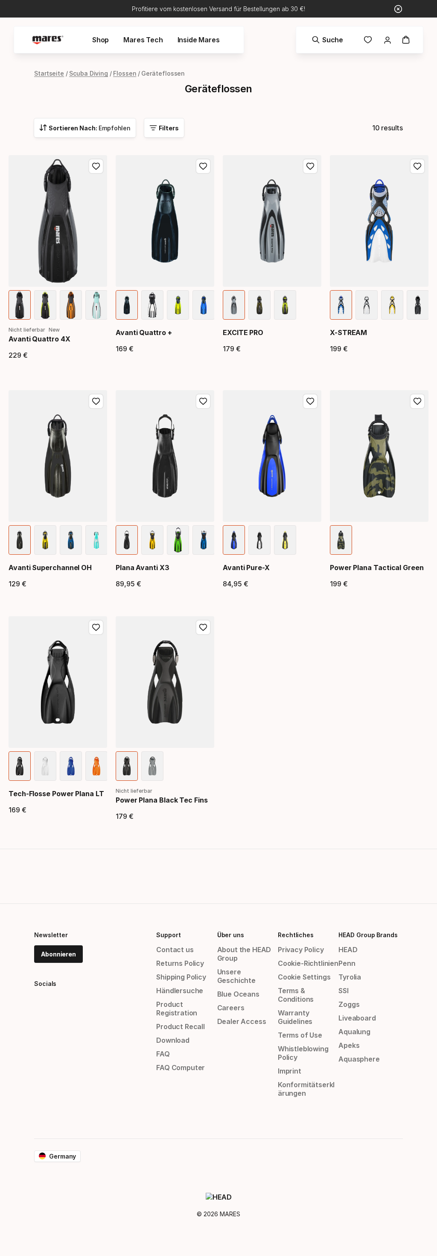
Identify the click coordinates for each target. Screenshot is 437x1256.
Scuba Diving (88, 73)
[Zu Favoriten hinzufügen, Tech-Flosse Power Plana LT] (96, 627)
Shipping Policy (181, 977)
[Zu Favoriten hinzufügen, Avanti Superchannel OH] (96, 401)
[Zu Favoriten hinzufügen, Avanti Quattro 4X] (96, 166)
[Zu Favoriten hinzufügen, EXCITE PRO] (310, 166)
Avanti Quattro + (144, 332)
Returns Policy (180, 963)
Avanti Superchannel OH (50, 567)
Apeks (348, 1045)
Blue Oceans (238, 994)
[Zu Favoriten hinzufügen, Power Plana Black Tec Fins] (203, 627)
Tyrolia (349, 977)
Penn (346, 963)
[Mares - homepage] (47, 40)
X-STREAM (348, 332)
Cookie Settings (304, 977)
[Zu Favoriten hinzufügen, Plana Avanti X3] (203, 401)
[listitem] (20, 305)
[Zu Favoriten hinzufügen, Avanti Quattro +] (203, 166)
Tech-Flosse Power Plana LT (56, 793)
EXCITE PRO (243, 332)
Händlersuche (179, 990)
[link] (368, 40)
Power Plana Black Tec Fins (162, 800)
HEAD (347, 949)
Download (172, 1040)
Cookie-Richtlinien (308, 963)
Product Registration (176, 1008)
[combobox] (85, 127)
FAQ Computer (180, 1067)
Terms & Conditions (296, 994)
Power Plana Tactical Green (377, 567)
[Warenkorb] (405, 40)
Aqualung (354, 1031)
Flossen (124, 73)
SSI (343, 990)
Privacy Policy (301, 949)
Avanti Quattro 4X (39, 339)
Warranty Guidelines (295, 1017)
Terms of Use (300, 1035)
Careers (231, 1007)
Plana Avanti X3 (142, 567)
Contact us (174, 949)
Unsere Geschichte (236, 976)
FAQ (162, 1054)
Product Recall (180, 1026)
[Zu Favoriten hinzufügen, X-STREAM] (417, 166)
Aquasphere (358, 1059)
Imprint (289, 1071)
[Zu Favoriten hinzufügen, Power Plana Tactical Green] (417, 401)
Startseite (49, 73)
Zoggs (348, 1004)
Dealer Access (241, 1021)
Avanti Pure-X (246, 567)
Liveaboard (357, 1018)
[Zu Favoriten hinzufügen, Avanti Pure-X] (310, 401)
